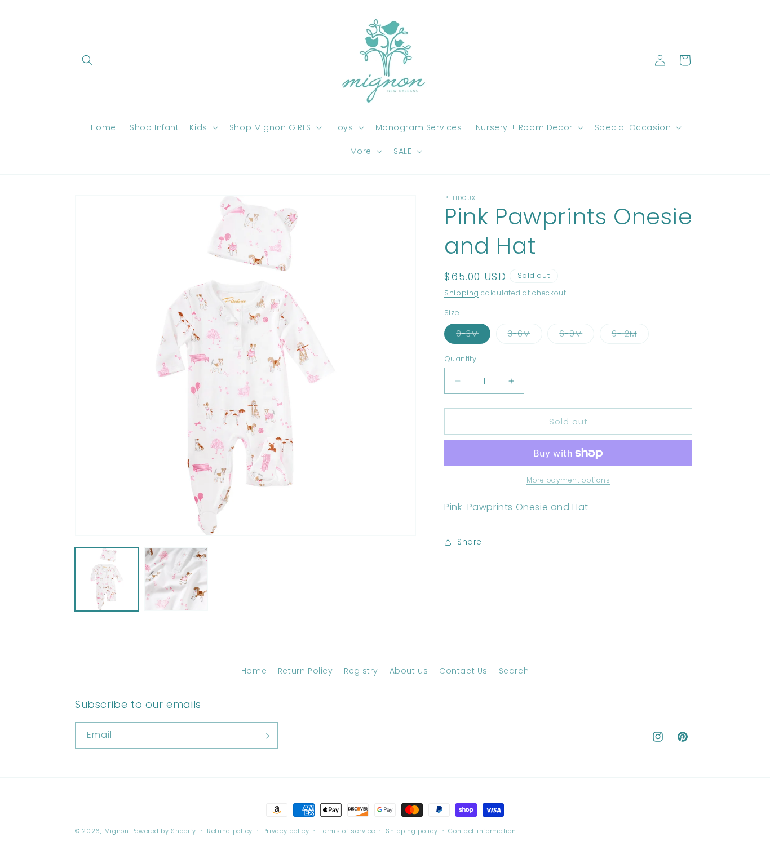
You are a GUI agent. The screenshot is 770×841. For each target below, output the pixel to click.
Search (514, 670)
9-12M (630, 335)
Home (254, 670)
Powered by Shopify (164, 830)
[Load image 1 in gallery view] (107, 579)
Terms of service (347, 830)
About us (409, 670)
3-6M (525, 335)
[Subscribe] (265, 736)
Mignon (117, 830)
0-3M (473, 335)
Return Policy (305, 670)
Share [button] (469, 541)
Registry (361, 670)
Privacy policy (286, 830)
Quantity (460, 358)
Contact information (482, 830)
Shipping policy (412, 830)
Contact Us (463, 670)
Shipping (461, 293)
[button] (87, 60)
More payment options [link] (568, 480)
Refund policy (230, 830)
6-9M (576, 335)
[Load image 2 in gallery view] (176, 579)
